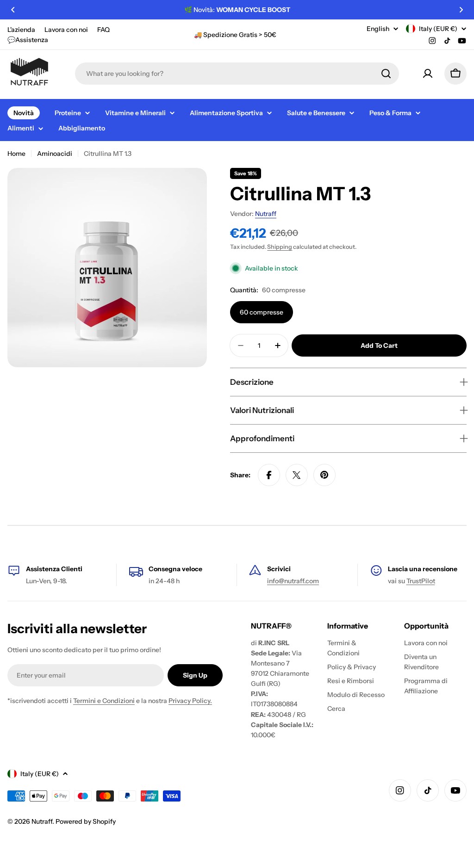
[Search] (386, 73)
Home (16, 153)
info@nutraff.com (293, 581)
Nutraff (265, 214)
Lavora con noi (66, 29)
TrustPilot (420, 581)
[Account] (427, 73)
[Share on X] (297, 475)
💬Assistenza (27, 40)
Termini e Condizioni (104, 701)
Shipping (279, 246)
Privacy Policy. (190, 701)
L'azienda (21, 29)
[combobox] (237, 73)
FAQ (103, 29)
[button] (13, 9)
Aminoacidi (54, 153)
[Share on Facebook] (269, 475)
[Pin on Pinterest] (324, 475)
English (378, 28)
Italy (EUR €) (438, 29)
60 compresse (261, 312)
